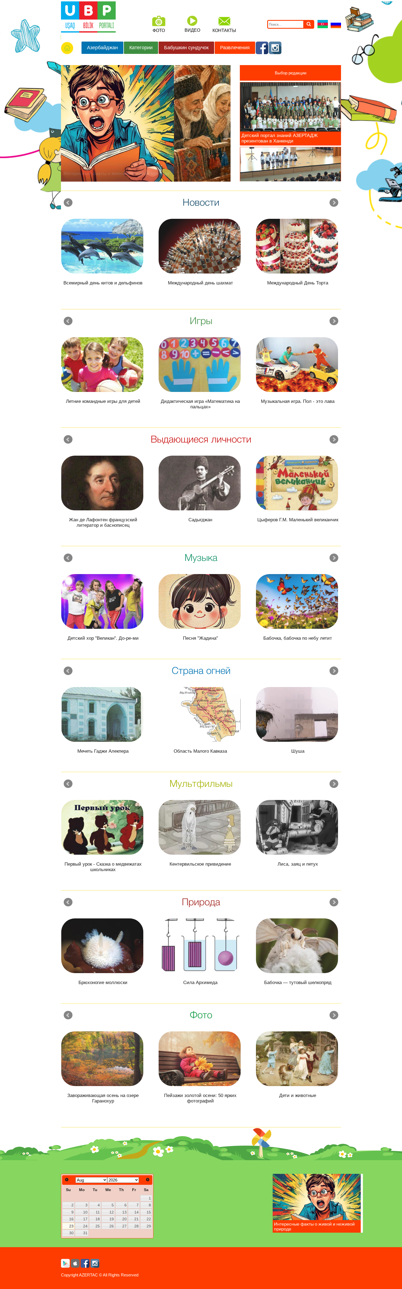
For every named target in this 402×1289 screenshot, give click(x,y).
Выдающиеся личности (201, 438)
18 (97, 1219)
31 (85, 1233)
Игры (201, 320)
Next (334, 202)
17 (85, 1219)
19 (111, 1219)
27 (124, 1226)
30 (71, 1233)
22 (149, 1219)
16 (71, 1219)
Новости (201, 202)
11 (98, 1212)
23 (71, 1226)
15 (149, 1212)
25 (97, 1226)
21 (136, 1219)
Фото (201, 1014)
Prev (68, 202)
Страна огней (201, 670)
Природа (201, 901)
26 (111, 1226)
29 (149, 1226)
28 (136, 1226)
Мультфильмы (201, 783)
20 (124, 1219)
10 (85, 1212)
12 (111, 1212)
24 (85, 1226)
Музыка (201, 557)
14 (136, 1212)
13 (124, 1212)
